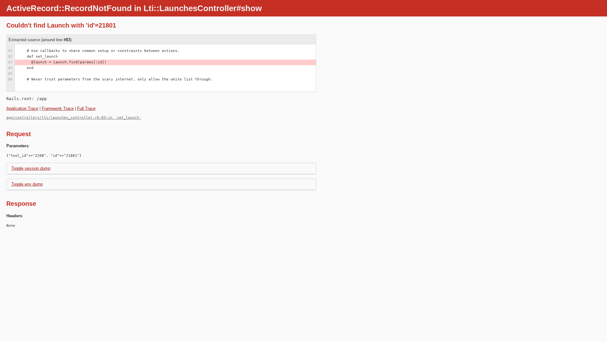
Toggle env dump (27, 184)
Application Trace (22, 108)
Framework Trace (58, 108)
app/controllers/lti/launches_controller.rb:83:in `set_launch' (73, 118)
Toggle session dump (30, 168)
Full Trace (86, 108)
